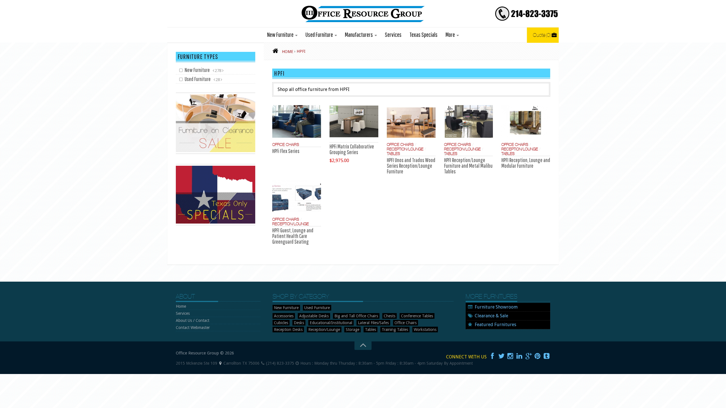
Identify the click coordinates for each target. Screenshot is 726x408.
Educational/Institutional (331, 322)
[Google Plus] (528, 356)
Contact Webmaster (193, 327)
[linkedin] (519, 356)
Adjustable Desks (314, 316)
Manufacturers (359, 34)
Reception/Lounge (405, 149)
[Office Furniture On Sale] (215, 152)
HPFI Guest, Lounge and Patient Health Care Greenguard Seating (292, 236)
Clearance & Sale (491, 315)
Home (181, 306)
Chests (389, 316)
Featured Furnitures (495, 324)
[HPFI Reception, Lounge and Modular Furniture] (525, 121)
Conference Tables (417, 316)
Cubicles (281, 322)
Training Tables (395, 329)
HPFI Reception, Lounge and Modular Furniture (525, 163)
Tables (393, 153)
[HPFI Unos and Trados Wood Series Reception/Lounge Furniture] (411, 121)
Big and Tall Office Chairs (356, 316)
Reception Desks (288, 329)
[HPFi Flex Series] (296, 121)
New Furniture (280, 34)
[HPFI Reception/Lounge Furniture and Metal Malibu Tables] (468, 121)
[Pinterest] (537, 356)
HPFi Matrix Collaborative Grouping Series (352, 149)
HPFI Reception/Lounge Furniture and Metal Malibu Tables (468, 166)
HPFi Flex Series (285, 151)
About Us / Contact (192, 320)
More (450, 34)
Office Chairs (285, 144)
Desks (299, 322)
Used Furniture (319, 34)
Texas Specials (424, 34)
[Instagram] (510, 356)
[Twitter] (501, 356)
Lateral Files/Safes (373, 322)
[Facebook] (492, 356)
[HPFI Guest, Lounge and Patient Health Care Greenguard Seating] (296, 196)
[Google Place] (220, 363)
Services (393, 34)
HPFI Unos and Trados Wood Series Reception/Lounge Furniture (411, 166)
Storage (352, 329)
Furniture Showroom (496, 307)
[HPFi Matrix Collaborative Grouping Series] (354, 121)
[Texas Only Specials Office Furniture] (215, 223)
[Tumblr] (546, 356)
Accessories (284, 316)
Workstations (425, 329)
